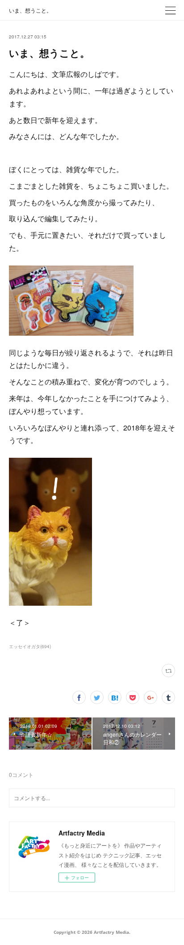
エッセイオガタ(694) (30, 646)
